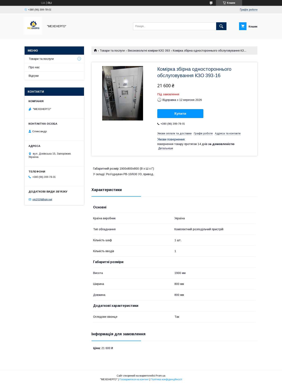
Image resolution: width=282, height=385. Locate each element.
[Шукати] (221, 26)
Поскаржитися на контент (134, 379)
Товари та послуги (112, 50)
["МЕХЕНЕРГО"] (33, 33)
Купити (180, 113)
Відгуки (34, 75)
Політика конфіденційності (166, 379)
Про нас (34, 67)
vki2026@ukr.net (42, 199)
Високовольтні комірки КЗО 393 (149, 50)
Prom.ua (160, 375)
